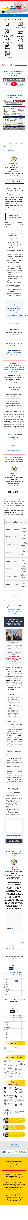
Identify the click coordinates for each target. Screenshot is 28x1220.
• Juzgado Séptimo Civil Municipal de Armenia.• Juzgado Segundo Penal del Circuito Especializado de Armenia (3, 56)
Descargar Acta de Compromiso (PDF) (14, 841)
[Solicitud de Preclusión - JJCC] (16, 981)
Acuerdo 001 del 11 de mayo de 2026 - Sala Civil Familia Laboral (14, 853)
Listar (18, 968)
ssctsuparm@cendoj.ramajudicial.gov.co (14, 1187)
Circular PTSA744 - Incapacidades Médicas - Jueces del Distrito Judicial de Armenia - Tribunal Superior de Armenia (14, 367)
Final (13, 948)
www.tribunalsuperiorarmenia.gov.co (14, 1161)
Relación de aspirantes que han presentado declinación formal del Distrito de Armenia (14, 459)
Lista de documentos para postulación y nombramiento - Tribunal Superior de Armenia (14, 352)
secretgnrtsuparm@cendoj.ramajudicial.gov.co (14, 450)
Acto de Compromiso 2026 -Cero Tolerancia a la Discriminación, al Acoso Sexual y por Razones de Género (14, 610)
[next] (15, 963)
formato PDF (13, 928)
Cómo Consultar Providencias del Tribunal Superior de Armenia (14, 73)
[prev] (12, 963)
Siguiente (8, 948)
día (14, 968)
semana (11, 968)
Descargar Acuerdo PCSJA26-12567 (13, 133)
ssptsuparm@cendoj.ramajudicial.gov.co (14, 1199)
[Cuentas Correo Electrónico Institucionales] (19, 1088)
